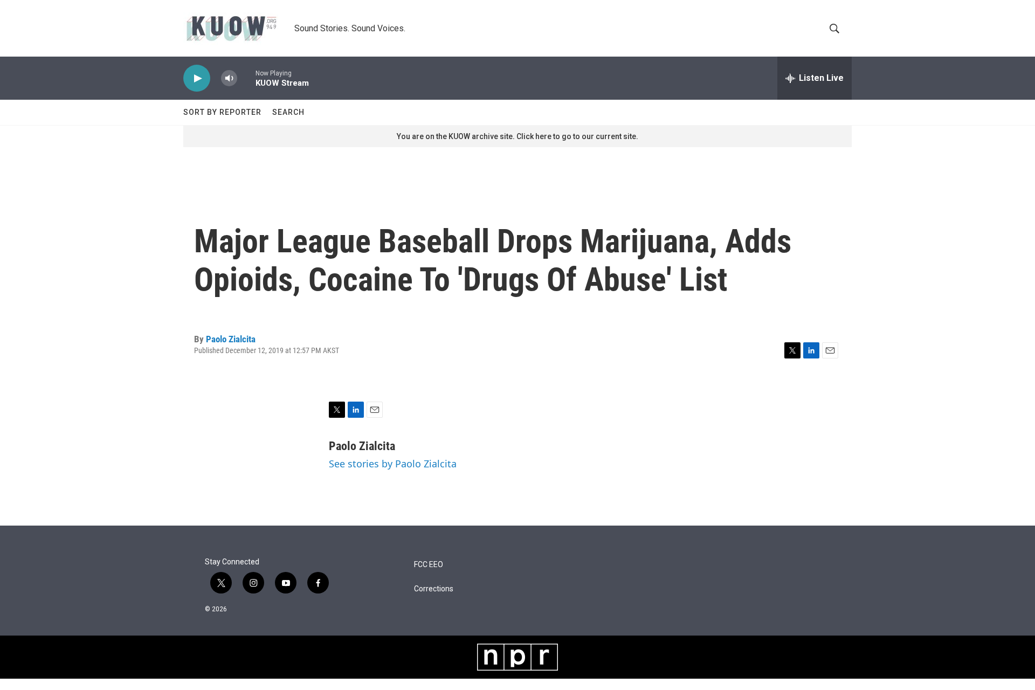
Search (288, 112)
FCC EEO (428, 565)
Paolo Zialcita (231, 339)
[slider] (246, 78)
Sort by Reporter (222, 112)
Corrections (433, 589)
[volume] (229, 78)
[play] (196, 78)
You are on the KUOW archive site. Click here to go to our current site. (517, 136)
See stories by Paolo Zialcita (393, 463)
